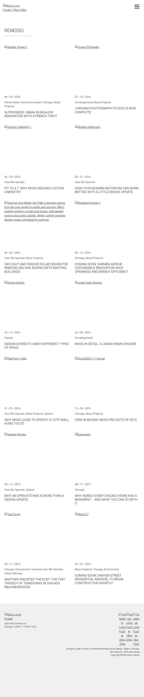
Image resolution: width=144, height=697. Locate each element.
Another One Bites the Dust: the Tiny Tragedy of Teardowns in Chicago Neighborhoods (34, 583)
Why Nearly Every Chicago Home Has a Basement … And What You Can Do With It (106, 499)
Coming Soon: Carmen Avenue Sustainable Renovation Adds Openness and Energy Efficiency (101, 267)
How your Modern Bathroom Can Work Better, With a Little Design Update (107, 190)
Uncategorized (84, 102)
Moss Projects (102, 102)
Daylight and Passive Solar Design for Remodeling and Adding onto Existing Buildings (36, 267)
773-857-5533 (29, 626)
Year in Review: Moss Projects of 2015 (106, 420)
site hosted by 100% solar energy (125, 652)
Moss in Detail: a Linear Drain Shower (105, 344)
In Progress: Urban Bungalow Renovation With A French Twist (30, 114)
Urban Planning (13, 573)
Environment (22, 569)
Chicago (48, 102)
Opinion (8, 337)
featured (36, 569)
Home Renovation (31, 102)
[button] (137, 6)
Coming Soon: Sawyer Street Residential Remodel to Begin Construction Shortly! (99, 579)
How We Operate (14, 182)
